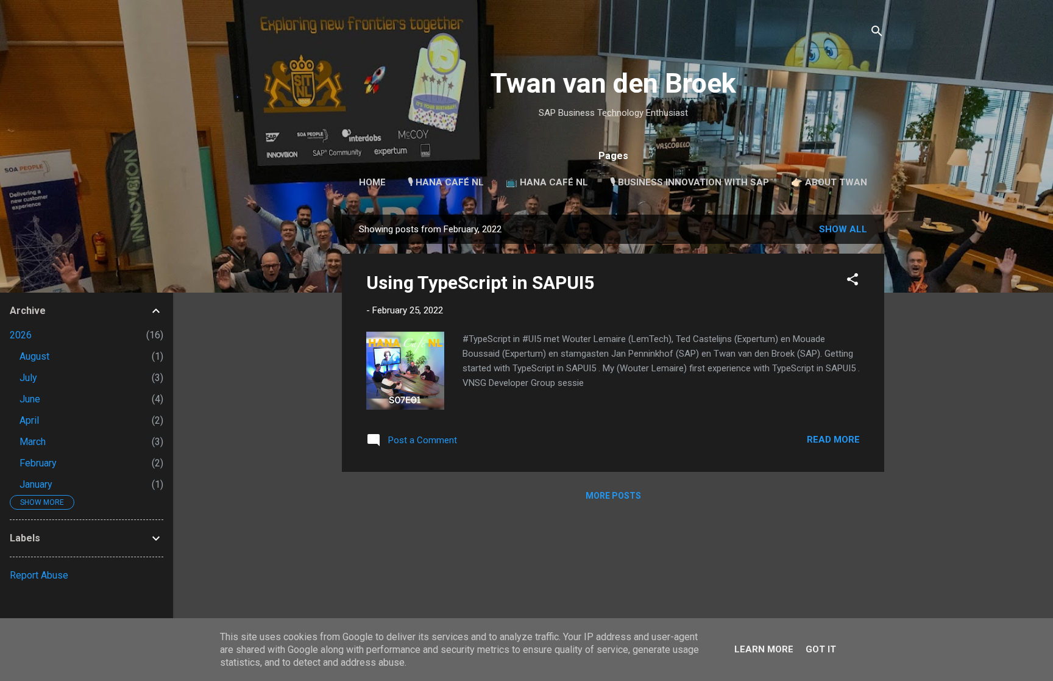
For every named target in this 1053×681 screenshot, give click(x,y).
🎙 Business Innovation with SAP (689, 182)
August (34, 356)
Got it (821, 649)
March (33, 441)
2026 (21, 335)
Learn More (763, 649)
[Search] (877, 33)
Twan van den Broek (613, 83)
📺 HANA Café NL (547, 182)
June (30, 399)
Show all (843, 229)
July (28, 377)
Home (372, 182)
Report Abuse (39, 575)
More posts (613, 496)
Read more (833, 439)
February (38, 463)
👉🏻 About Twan (829, 182)
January (36, 484)
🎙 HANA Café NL (446, 182)
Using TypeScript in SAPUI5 (480, 282)
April (29, 420)
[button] (852, 281)
